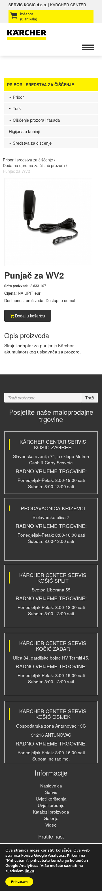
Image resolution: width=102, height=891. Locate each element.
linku (29, 870)
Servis (51, 792)
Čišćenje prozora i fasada (36, 120)
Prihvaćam (19, 881)
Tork (16, 108)
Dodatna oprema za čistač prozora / (35, 165)
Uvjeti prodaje (51, 805)
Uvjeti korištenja (51, 798)
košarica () (28, 16)
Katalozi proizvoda (51, 811)
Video (51, 825)
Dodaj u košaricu (29, 316)
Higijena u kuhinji (24, 131)
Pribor (18, 97)
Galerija (51, 818)
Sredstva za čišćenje (32, 143)
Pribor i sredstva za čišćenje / (29, 160)
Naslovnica (51, 785)
